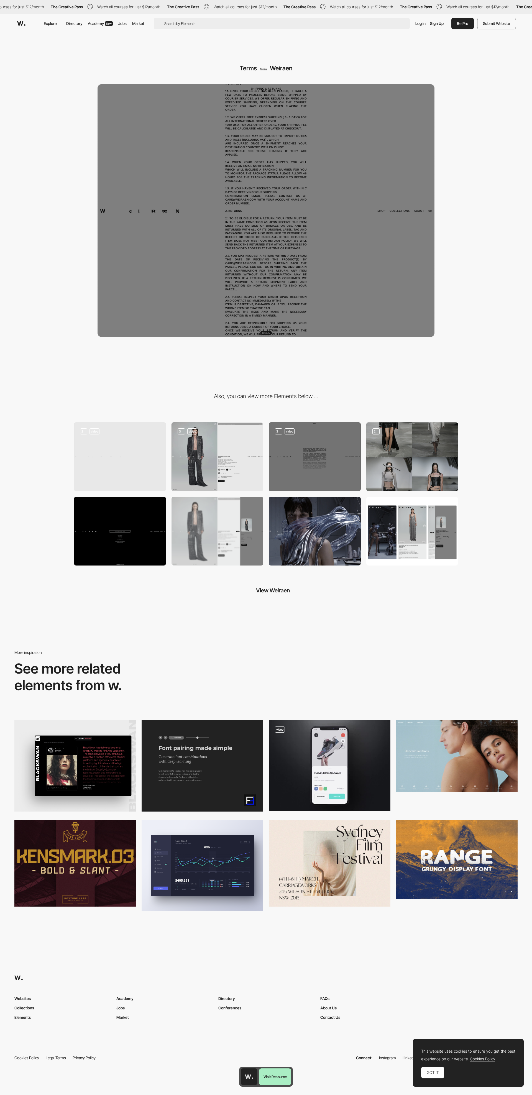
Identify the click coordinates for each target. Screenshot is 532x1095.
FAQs (324, 998)
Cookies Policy (26, 1057)
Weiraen (281, 68)
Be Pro (462, 23)
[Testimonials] (75, 765)
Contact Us (330, 1017)
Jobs (122, 23)
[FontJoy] (202, 765)
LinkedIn (410, 1057)
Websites (22, 998)
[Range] (457, 859)
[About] (315, 456)
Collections (24, 1008)
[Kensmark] (75, 863)
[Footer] (120, 531)
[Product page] (218, 456)
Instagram (387, 1057)
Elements (22, 1017)
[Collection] (412, 456)
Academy (100, 23)
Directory (74, 23)
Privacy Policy (84, 1057)
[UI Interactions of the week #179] (329, 765)
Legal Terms (56, 1057)
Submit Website (496, 23)
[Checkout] (218, 531)
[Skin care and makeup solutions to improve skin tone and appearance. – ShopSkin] (457, 756)
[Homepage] (120, 456)
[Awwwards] (21, 23)
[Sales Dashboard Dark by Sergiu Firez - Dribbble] (202, 865)
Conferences (229, 1008)
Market (138, 23)
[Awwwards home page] (249, 1076)
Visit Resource (275, 1076)
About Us (328, 1008)
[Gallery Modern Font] (329, 863)
